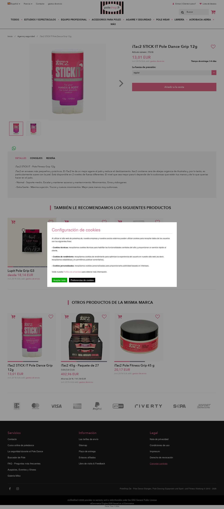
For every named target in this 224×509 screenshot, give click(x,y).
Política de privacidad (73, 271)
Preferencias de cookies (82, 280)
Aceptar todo (59, 280)
